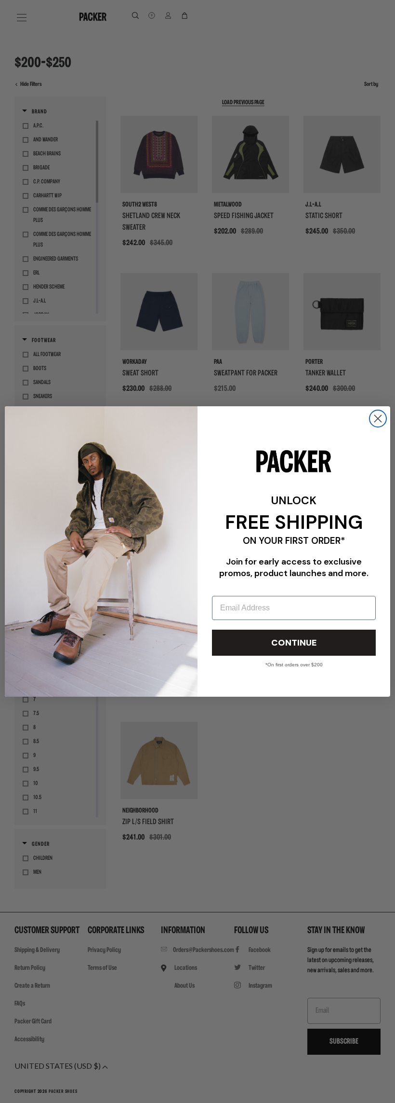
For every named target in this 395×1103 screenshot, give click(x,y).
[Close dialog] (377, 418)
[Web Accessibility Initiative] (4, 1091)
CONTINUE (293, 642)
